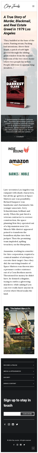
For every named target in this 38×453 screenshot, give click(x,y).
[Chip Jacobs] (12, 6)
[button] (33, 6)
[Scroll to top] (33, 448)
